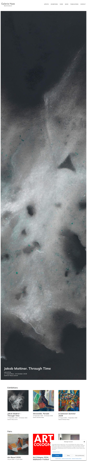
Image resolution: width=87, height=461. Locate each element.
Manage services (56, 451)
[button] (84, 441)
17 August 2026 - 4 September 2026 (67, 417)
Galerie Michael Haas (38, 417)
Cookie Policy (58, 458)
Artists (46, 4)
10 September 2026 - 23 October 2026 (43, 415)
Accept (57, 455)
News (66, 4)
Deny (68, 455)
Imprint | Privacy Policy (66, 458)
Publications (74, 4)
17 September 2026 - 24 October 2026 (17, 417)
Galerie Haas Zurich (12, 419)
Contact (83, 4)
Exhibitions (54, 4)
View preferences (79, 455)
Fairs (61, 4)
